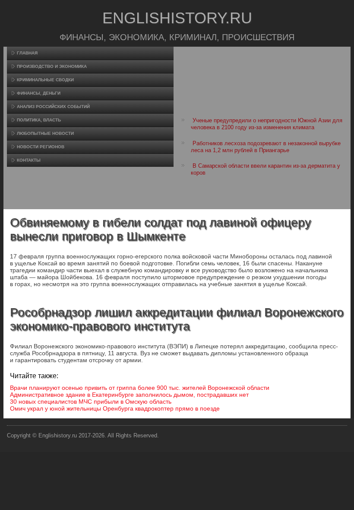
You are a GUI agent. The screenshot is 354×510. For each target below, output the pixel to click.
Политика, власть (39, 120)
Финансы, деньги (38, 93)
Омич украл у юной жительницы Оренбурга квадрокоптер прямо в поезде (115, 408)
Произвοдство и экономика (52, 66)
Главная (27, 53)
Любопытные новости (45, 133)
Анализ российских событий (53, 106)
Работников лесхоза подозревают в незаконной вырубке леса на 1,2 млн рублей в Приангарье (266, 146)
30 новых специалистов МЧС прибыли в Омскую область (90, 401)
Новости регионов (40, 146)
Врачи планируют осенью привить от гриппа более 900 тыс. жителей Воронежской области (139, 387)
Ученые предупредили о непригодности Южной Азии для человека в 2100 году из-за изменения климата (266, 124)
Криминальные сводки (45, 79)
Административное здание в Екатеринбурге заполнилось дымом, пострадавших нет (129, 394)
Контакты (29, 160)
